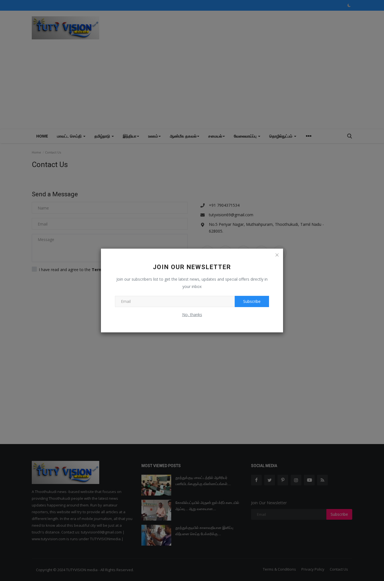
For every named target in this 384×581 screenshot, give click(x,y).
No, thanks (192, 314)
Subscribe (252, 301)
